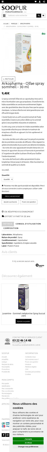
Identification (6, 386)
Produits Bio (6, 372)
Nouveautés (6, 367)
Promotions (6, 370)
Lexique (4, 362)
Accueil (5, 24)
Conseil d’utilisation (28, 224)
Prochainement (12, 196)
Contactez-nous (30, 357)
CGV (26, 370)
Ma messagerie (7, 394)
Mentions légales (31, 367)
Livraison (28, 365)
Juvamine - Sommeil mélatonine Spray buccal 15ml (23, 315)
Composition (10, 228)
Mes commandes (7, 389)
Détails (7, 224)
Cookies (28, 375)
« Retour (8, 79)
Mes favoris (5, 396)
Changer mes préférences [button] (28, 447)
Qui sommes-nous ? (32, 360)
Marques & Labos (7, 365)
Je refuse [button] (28, 443)
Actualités (5, 360)
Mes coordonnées (8, 391)
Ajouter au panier (23, 321)
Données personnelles (32, 372)
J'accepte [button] (28, 439)
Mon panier (5, 384)
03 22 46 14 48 (21, 340)
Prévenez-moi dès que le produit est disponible (21, 185)
